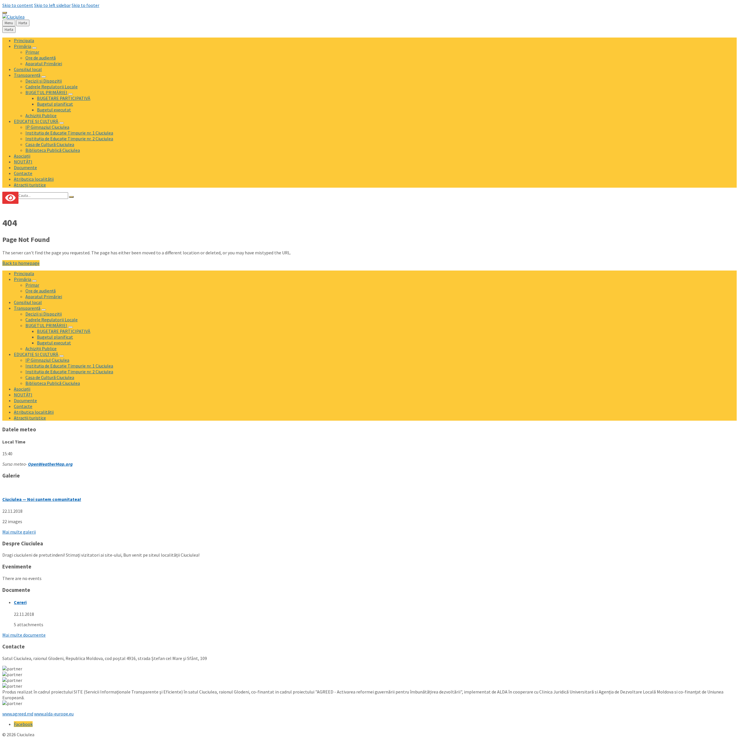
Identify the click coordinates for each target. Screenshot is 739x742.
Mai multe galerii (19, 532)
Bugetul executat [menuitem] (54, 110)
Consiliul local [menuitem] (28, 69)
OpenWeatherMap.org (50, 464)
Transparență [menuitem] (27, 75)
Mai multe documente (24, 635)
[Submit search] (71, 197)
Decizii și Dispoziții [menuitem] (43, 81)
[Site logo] (13, 17)
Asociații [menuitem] (22, 156)
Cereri (20, 602)
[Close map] (4, 13)
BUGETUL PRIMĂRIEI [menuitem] (46, 92)
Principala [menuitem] (24, 40)
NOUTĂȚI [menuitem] (23, 162)
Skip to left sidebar (52, 5)
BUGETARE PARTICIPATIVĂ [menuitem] (63, 98)
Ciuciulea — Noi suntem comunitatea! (41, 499)
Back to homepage (21, 263)
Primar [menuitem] (32, 52)
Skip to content (17, 5)
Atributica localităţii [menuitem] (34, 179)
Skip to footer (85, 5)
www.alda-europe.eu (54, 714)
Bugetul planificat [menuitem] (55, 104)
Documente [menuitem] (25, 167)
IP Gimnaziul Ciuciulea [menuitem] (47, 127)
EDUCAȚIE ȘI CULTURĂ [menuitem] (36, 121)
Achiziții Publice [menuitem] (41, 115)
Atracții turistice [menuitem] (30, 185)
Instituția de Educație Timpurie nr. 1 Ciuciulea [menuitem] (69, 133)
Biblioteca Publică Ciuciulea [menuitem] (52, 150)
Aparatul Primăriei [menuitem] (43, 63)
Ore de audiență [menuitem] (40, 58)
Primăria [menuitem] (22, 46)
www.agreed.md (17, 714)
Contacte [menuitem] (23, 173)
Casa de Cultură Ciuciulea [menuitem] (49, 144)
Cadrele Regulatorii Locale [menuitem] (51, 87)
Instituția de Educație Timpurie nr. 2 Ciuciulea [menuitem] (69, 138)
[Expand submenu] (34, 48)
